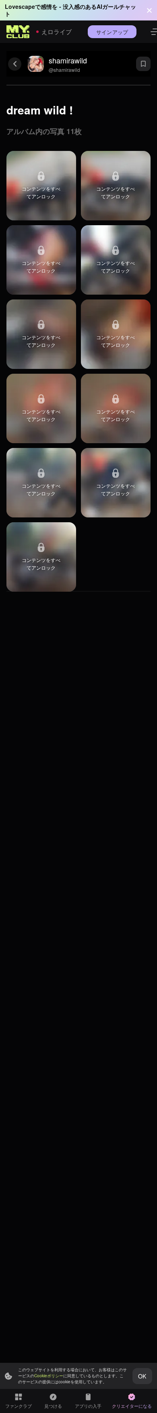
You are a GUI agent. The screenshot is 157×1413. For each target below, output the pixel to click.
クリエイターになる (132, 1406)
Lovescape (20, 6)
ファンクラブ (18, 1406)
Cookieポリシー (48, 1375)
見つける (53, 1406)
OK (142, 1376)
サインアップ (112, 32)
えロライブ (56, 31)
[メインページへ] (18, 31)
